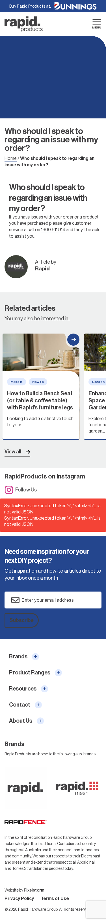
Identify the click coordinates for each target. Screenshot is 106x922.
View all (13, 452)
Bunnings (75, 6)
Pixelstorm (34, 890)
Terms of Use (55, 898)
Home (11, 158)
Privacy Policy (19, 898)
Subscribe (22, 620)
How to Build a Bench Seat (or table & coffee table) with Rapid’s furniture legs (41, 387)
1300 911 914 (53, 229)
